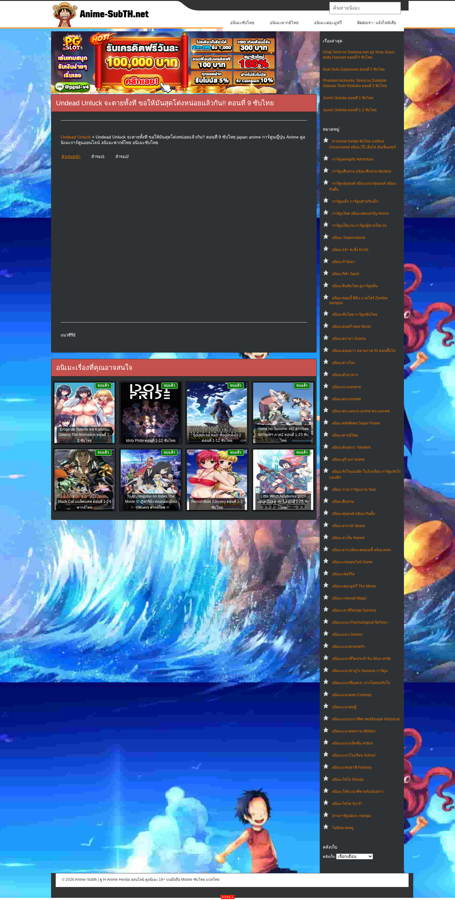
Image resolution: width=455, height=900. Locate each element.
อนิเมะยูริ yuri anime (348, 459)
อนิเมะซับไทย (242, 22)
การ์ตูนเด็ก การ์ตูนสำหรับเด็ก (355, 201)
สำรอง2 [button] (122, 156)
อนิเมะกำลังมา (343, 262)
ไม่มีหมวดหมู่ (342, 828)
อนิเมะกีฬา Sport (345, 274)
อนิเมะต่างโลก (343, 363)
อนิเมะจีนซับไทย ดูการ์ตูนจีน (355, 286)
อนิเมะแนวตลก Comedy (351, 695)
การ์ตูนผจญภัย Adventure (353, 159)
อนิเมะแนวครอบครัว (348, 646)
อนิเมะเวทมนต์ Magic (349, 598)
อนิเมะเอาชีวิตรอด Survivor (354, 610)
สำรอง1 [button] (98, 156)
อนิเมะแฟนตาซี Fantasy (351, 767)
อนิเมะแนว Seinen (347, 634)
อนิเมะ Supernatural (348, 237)
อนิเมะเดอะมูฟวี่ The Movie (354, 586)
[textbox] (365, 8)
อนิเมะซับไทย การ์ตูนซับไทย (354, 314)
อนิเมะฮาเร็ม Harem (348, 538)
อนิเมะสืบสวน (343, 501)
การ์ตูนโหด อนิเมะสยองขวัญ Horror (360, 213)
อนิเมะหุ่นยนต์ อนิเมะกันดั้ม (353, 513)
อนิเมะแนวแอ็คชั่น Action (352, 743)
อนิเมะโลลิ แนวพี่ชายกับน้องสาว (358, 791)
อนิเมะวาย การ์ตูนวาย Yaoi (354, 489)
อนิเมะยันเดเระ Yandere (351, 447)
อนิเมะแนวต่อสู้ (344, 707)
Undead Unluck (76, 136)
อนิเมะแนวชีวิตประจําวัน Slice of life (361, 658)
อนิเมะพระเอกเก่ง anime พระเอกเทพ (361, 411)
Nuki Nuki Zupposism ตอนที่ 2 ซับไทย (354, 69)
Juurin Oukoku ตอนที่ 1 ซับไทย (348, 98)
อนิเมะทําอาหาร (345, 375)
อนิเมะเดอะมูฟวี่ (328, 22)
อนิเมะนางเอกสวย (346, 387)
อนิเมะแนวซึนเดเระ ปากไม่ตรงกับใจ (361, 683)
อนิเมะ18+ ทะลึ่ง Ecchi (350, 250)
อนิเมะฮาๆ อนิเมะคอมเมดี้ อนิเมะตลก (361, 550)
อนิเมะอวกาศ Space (348, 526)
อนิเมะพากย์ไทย (284, 22)
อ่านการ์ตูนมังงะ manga (351, 816)
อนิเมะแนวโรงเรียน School (353, 755)
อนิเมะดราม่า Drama (349, 338)
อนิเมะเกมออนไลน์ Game (352, 562)
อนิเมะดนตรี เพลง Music (351, 326)
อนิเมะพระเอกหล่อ (346, 399)
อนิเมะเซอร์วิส (343, 574)
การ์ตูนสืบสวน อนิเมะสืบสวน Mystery (361, 171)
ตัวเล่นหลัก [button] (71, 156)
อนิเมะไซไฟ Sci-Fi (347, 803)
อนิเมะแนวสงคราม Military (353, 731)
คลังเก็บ (329, 856)
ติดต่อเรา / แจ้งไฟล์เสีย (376, 22)
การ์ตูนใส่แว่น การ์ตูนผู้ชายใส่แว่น (359, 225)
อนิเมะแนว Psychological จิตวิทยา (360, 622)
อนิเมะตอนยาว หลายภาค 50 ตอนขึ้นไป (364, 351)
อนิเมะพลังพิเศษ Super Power (356, 423)
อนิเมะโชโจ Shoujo (348, 779)
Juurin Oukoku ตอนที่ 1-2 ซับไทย (350, 110)
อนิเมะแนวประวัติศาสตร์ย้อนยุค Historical (366, 719)
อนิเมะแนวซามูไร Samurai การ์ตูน (360, 671)
